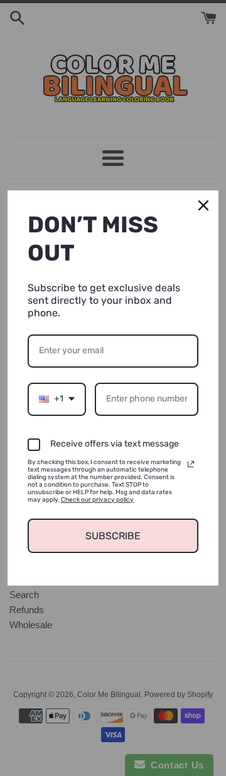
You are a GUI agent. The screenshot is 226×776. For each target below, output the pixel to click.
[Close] (203, 205)
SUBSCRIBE (113, 536)
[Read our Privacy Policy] (190, 464)
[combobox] (57, 399)
